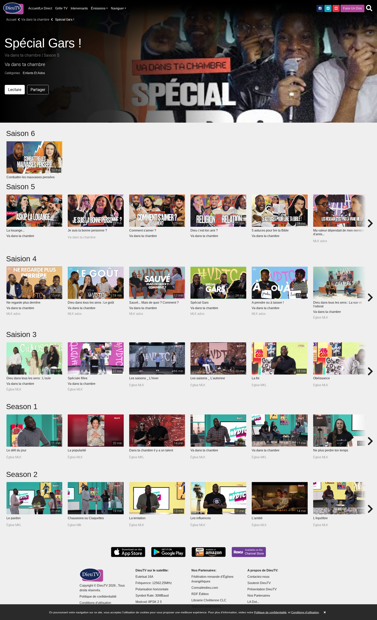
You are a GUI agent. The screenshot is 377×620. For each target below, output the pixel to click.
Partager (37, 89)
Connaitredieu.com (204, 587)
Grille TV (61, 8)
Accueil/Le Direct (40, 8)
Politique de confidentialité (98, 596)
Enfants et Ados (34, 73)
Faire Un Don (352, 8)
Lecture (14, 89)
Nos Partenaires (258, 595)
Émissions (98, 8)
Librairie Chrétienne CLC (208, 600)
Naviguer (117, 8)
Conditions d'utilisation (95, 602)
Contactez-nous (258, 576)
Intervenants (79, 8)
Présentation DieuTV (262, 589)
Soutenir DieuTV (259, 583)
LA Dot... (253, 601)
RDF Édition (200, 594)
